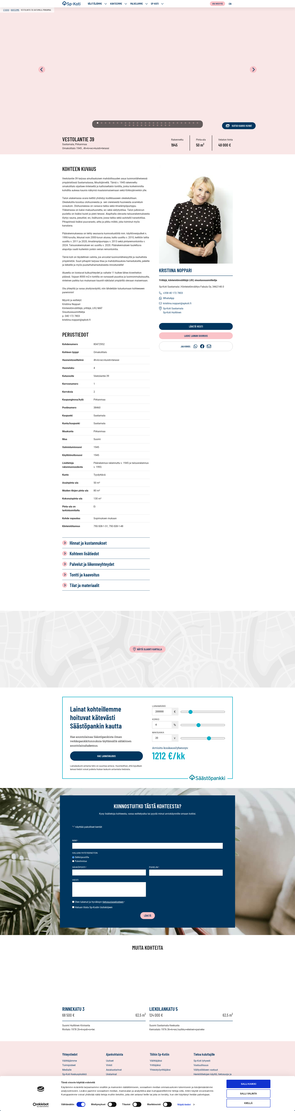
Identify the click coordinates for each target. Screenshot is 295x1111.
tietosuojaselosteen (113, 901)
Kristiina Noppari (175, 270)
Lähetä (147, 915)
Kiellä (248, 1103)
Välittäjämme (95, 3)
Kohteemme (116, 3)
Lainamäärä (159, 706)
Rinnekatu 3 (73, 1009)
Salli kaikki (248, 1084)
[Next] (253, 69)
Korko (155, 719)
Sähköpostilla (82, 857)
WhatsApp (168, 298)
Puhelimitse (81, 861)
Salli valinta (248, 1093)
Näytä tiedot (184, 1104)
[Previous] (41, 69)
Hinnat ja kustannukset (88, 543)
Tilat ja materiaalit (84, 585)
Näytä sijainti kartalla (149, 649)
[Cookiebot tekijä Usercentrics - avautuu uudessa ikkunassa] (40, 1105)
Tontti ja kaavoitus (84, 574)
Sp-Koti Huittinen (172, 312)
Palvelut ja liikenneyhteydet (92, 564)
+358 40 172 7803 (173, 293)
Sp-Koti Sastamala (173, 308)
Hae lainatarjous (106, 756)
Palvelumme (136, 3)
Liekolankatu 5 (163, 1009)
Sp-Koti (155, 3)
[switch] (112, 1104)
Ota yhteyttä (217, 3)
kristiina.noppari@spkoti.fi (177, 303)
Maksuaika (158, 732)
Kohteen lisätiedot (84, 553)
